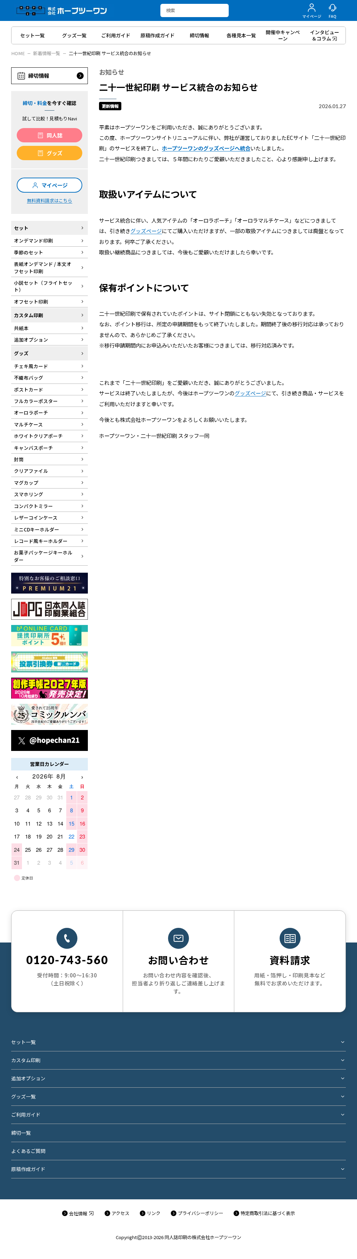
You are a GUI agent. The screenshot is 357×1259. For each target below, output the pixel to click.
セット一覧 (23, 1041)
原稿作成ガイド (28, 1168)
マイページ (54, 185)
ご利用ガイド (25, 1114)
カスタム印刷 (25, 1060)
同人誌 (54, 135)
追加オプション (28, 1078)
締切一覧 (21, 1132)
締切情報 (38, 75)
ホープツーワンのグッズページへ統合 (206, 148)
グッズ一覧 (23, 1096)
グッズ (54, 153)
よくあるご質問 (28, 1150)
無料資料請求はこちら (49, 200)
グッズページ (146, 230)
